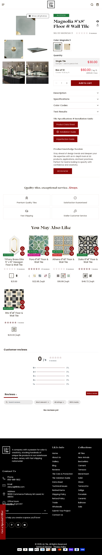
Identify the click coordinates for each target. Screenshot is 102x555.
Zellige (81, 490)
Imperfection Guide (65, 139)
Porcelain (82, 494)
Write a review (92, 393)
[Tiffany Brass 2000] (17, 276)
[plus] (67, 83)
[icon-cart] (97, 4)
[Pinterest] (11, 525)
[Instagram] (18, 525)
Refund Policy (58, 498)
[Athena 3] (58, 276)
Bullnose (82, 502)
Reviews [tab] (11, 394)
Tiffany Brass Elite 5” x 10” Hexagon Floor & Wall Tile (14, 262)
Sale (80, 506)
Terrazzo (82, 469)
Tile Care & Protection (62, 474)
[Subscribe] (45, 511)
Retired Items (58, 490)
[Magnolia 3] (57, 47)
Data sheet (57, 482)
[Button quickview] (22, 248)
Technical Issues (59, 486)
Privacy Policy (60, 546)
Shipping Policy (59, 494)
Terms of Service (44, 546)
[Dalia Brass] (85, 276)
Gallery (55, 461)
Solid (80, 478)
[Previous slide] (29, 276)
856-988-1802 (13, 479)
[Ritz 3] (14, 329)
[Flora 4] (34, 276)
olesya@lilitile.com (16, 487)
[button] (98, 25)
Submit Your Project (61, 510)
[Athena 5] (69, 276)
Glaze (80, 482)
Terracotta (83, 486)
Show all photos (39, 16)
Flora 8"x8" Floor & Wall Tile (38, 260)
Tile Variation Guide (61, 478)
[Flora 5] (40, 276)
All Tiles (81, 453)
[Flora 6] (45, 276)
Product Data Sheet (65, 124)
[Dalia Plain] (91, 276)
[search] (92, 4)
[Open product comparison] (98, 21)
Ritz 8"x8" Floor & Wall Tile (14, 314)
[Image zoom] (25, 25)
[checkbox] (74, 402)
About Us (56, 457)
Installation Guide (68, 132)
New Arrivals (83, 457)
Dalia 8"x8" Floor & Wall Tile (88, 260)
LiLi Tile (45, 544)
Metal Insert (83, 474)
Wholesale (57, 506)
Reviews (56, 469)
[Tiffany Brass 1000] (11, 276)
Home (55, 453)
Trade (55, 502)
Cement (82, 465)
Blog (54, 465)
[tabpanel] (51, 418)
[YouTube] (24, 525)
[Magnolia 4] (67, 47)
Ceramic (82, 498)
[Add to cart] (22, 253)
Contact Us (57, 515)
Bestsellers (83, 461)
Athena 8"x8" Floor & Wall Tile (63, 260)
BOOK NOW (62, 171)
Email (6, 510)
